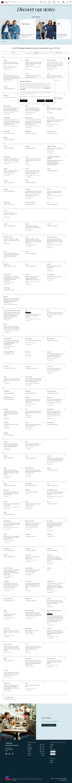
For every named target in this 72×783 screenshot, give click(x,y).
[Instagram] (9, 754)
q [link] (68, 80)
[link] (7, 2)
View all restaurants (49, 725)
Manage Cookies (63, 780)
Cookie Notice (58, 778)
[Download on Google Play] (52, 754)
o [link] (68, 77)
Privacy (52, 778)
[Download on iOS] (52, 752)
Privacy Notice (22, 89)
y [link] (68, 90)
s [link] (68, 82)
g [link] (68, 66)
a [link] (68, 58)
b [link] (68, 59)
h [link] (68, 67)
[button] (34, 21)
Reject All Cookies (41, 100)
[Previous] (66, 41)
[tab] (37, 52)
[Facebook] (6, 754)
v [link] (68, 86)
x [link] (68, 89)
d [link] (68, 62)
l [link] (68, 73)
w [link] (68, 88)
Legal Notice (64, 778)
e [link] (68, 63)
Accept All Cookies (49, 100)
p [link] (68, 78)
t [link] (68, 84)
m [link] (68, 74)
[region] (36, 91)
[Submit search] (11, 2)
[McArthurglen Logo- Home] (2, 2)
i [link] (68, 69)
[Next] (68, 41)
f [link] (68, 65)
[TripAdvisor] (13, 754)
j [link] (68, 70)
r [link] (68, 81)
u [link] (68, 85)
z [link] (68, 92)
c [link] (68, 61)
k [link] (68, 71)
